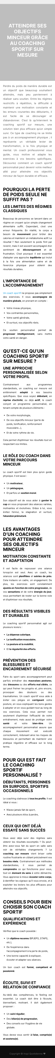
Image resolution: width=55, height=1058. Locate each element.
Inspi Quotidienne (33, 1053)
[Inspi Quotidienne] (18, 2)
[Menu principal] (49, 2)
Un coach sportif (12, 293)
